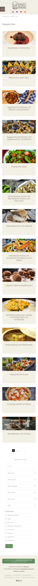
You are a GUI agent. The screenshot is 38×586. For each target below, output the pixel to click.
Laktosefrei (10, 529)
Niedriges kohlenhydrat (14, 526)
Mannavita (26, 566)
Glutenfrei (10, 540)
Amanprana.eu (6, 16)
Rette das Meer (17, 575)
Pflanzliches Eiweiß (13, 515)
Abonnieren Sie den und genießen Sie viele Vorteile (18, 560)
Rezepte (12, 16)
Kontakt (17, 577)
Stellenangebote (9, 577)
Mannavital (31, 569)
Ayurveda (10, 522)
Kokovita (15, 571)
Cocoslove (21, 571)
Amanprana (8, 575)
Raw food (10, 533)
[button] (2, 9)
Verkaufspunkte (27, 575)
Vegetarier (10, 537)
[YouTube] (19, 581)
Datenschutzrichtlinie (28, 577)
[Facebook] (17, 581)
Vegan (9, 519)
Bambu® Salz (25, 569)
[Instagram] (21, 581)
